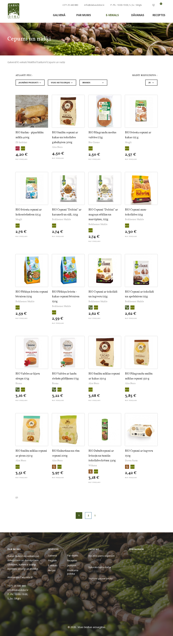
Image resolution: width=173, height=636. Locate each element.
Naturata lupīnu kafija (100, 567)
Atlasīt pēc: (24, 75)
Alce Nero (57, 147)
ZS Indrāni (21, 142)
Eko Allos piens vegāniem (102, 555)
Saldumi (41, 62)
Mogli (128, 142)
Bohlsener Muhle (61, 219)
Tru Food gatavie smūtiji (101, 578)
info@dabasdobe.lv (94, 4)
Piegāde (52, 560)
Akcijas (52, 570)
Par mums (84, 15)
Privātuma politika (72, 572)
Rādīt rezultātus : (144, 75)
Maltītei (32, 62)
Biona (19, 383)
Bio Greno (94, 142)
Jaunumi (71, 565)
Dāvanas (137, 15)
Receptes (159, 15)
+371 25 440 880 (70, 4)
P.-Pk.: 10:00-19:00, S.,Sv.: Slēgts (126, 4)
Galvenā (59, 15)
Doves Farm (131, 460)
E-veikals (112, 15)
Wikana (93, 465)
